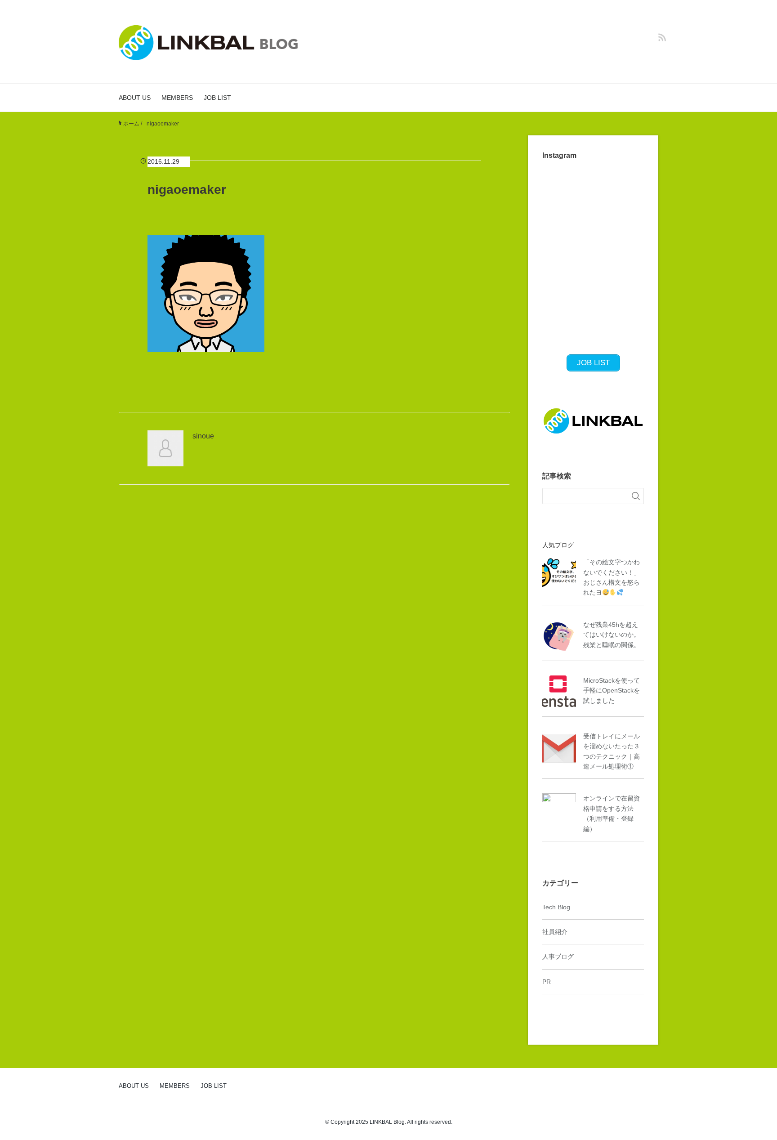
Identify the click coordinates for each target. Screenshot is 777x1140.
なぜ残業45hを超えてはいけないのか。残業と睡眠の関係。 (611, 634)
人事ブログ (558, 956)
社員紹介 (554, 931)
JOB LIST (217, 97)
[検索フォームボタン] (636, 496)
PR (546, 981)
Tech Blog (556, 907)
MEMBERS (177, 97)
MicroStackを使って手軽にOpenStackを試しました (611, 690)
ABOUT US (135, 97)
